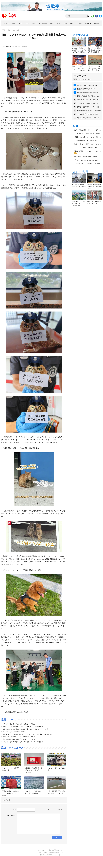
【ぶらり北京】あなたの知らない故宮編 (87, 133)
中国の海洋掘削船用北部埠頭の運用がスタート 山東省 (56, 793)
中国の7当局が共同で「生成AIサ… (88, 96)
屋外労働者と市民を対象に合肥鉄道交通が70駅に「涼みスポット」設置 (25, 729)
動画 (65, 23)
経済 (20, 23)
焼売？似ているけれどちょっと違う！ (94, 203)
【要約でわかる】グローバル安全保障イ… (87, 137)
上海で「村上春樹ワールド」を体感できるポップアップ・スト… (79, 68)
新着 (13, 23)
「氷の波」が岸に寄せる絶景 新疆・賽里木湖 (33, 792)
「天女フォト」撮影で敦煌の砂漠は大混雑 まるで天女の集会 (95, 68)
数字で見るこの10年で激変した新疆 (85, 157)
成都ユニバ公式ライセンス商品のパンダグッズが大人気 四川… (79, 50)
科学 (52, 23)
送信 (57, 838)
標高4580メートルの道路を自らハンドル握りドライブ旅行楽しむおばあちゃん (27, 734)
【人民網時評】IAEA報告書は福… (87, 114)
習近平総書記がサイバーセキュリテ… (89, 100)
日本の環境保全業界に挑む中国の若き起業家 (79, 185)
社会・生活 (16, 30)
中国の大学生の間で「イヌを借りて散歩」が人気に (19, 724)
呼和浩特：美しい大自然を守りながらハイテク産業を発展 (79, 203)
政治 (33, 23)
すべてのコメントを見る (54, 809)
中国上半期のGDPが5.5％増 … (87, 89)
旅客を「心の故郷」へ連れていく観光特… (87, 130)
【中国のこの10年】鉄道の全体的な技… (87, 160)
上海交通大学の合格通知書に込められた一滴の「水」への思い (33, 770)
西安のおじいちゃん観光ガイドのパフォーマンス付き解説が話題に (24, 726)
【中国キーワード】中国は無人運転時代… (87, 164)
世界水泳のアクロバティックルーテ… (89, 118)
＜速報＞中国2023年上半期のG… (87, 85)
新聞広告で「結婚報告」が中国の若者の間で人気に (19, 737)
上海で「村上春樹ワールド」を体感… (89, 107)
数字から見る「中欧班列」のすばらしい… (87, 144)
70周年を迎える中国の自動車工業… (88, 103)
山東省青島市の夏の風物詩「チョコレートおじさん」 (20, 739)
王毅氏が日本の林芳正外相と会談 (87, 92)
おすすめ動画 (80, 171)
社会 (27, 23)
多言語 (96, 23)
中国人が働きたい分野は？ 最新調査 (89, 110)
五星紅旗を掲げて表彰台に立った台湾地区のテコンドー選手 (10, 793)
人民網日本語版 (6, 30)
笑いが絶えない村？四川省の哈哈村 (14, 732)
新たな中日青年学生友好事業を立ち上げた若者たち (94, 186)
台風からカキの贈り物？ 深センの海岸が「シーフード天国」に (23, 742)
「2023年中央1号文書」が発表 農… (86, 140)
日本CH (88, 23)
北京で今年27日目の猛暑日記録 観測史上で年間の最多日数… (95, 50)
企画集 (79, 23)
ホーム (6, 23)
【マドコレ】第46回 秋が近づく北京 (85, 148)
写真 (58, 23)
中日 (71, 23)
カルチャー (43, 23)
